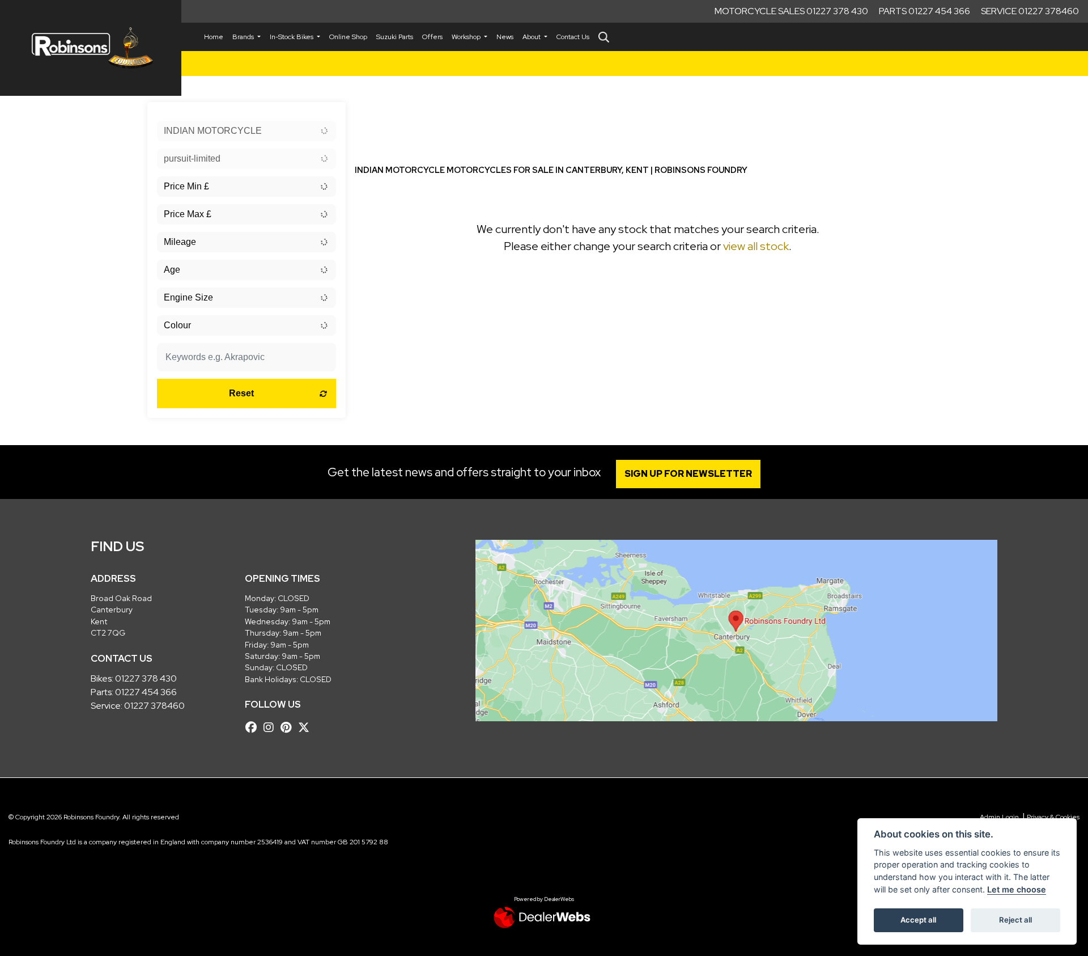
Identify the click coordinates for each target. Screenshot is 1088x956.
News (504, 36)
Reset (241, 393)
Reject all (1015, 919)
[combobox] (246, 131)
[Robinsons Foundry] (91, 48)
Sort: (372, 113)
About (532, 36)
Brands (244, 36)
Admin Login (999, 817)
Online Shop (348, 36)
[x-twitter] (307, 727)
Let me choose (1016, 889)
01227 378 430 (146, 678)
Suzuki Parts (394, 36)
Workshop (467, 36)
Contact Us (572, 36)
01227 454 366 (146, 692)
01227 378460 (154, 706)
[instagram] (271, 727)
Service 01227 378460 (1030, 11)
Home (213, 36)
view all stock (756, 246)
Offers (432, 36)
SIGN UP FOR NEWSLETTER (688, 474)
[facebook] (254, 727)
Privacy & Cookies (1053, 817)
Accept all (918, 919)
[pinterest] (289, 727)
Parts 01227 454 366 (924, 11)
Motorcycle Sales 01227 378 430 (791, 11)
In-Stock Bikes (292, 36)
